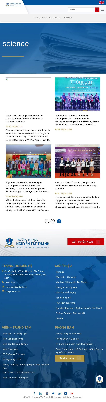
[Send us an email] (59, 393)
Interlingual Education (60, 18)
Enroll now (39, 18)
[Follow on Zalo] (40, 393)
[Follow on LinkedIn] (65, 393)
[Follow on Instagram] (47, 393)
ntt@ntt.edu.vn (13, 291)
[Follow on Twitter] (53, 393)
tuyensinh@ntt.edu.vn (16, 287)
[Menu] (102, 9)
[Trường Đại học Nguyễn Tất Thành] (13, 4)
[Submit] (97, 9)
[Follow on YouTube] (72, 393)
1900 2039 (10, 282)
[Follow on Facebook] (34, 393)
